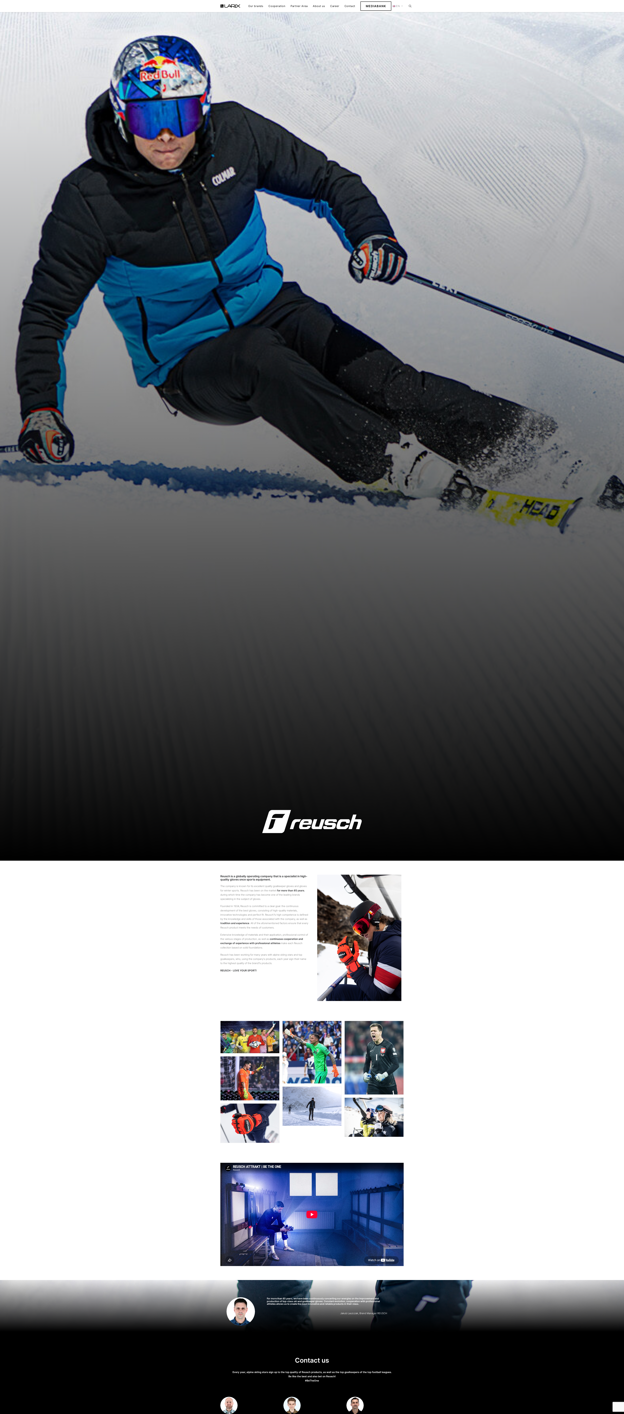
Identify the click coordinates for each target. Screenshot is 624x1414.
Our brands (255, 6)
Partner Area (299, 6)
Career (334, 6)
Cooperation (276, 6)
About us (319, 6)
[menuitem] (256, 6)
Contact (349, 6)
